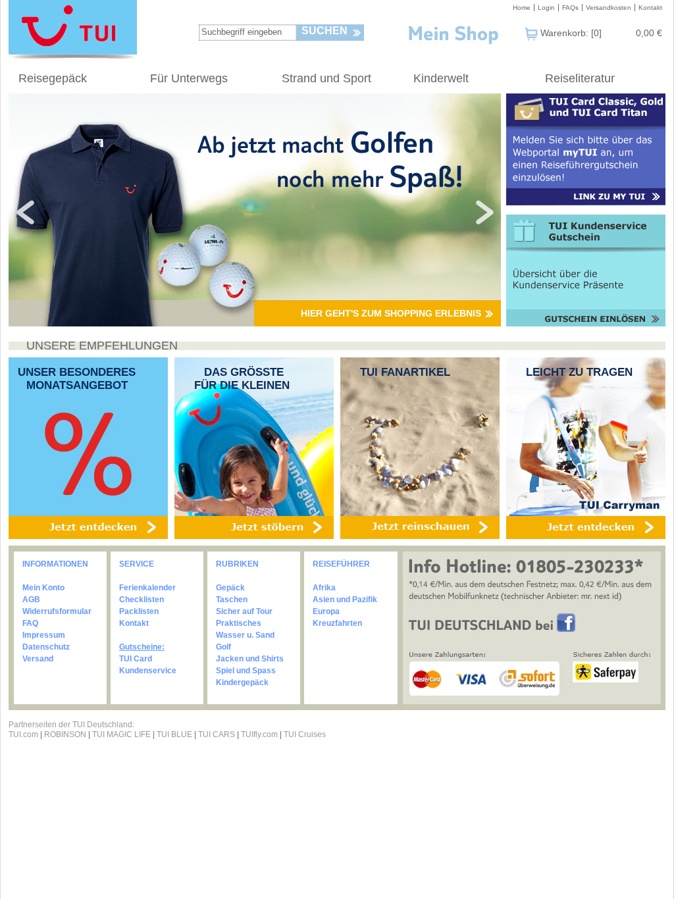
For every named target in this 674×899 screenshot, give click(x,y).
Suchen (324, 30)
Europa (326, 611)
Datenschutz (46, 647)
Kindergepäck (242, 682)
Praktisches (238, 623)
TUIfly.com (259, 734)
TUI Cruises (305, 734)
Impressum (43, 635)
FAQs (570, 7)
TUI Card (135, 658)
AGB (31, 599)
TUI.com (23, 734)
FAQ (30, 623)
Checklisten (141, 599)
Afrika (324, 587)
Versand (37, 658)
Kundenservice (147, 670)
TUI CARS (216, 734)
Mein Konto (43, 587)
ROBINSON (65, 734)
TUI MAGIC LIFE (122, 734)
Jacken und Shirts (250, 658)
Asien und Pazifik (345, 599)
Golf (223, 647)
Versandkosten (608, 7)
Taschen (231, 599)
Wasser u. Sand (245, 635)
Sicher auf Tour (244, 611)
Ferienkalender (147, 587)
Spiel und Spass (246, 670)
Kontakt (650, 7)
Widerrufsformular (56, 611)
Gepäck (230, 587)
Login (546, 7)
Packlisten (139, 611)
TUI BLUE (174, 734)
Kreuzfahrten (337, 623)
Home (522, 7)
